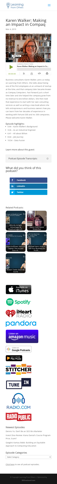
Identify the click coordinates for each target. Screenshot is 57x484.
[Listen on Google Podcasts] (18, 351)
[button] (10, 79)
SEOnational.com (28, 480)
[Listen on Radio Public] (18, 420)
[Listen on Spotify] (18, 306)
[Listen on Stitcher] (18, 374)
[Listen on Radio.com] (18, 409)
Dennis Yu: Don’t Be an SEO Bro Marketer (24, 431)
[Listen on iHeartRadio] (19, 317)
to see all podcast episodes (22, 464)
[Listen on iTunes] (19, 293)
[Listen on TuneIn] (18, 388)
